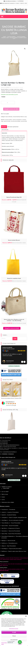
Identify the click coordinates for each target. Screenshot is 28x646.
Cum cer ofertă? (5, 491)
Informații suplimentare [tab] (13, 126)
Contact (3, 497)
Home (4, 36)
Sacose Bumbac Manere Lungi (20, 116)
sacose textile (24, 121)
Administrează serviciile (13, 628)
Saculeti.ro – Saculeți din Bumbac (8, 514)
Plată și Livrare (4, 494)
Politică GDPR (6, 488)
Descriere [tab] (4, 126)
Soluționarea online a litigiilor (7, 502)
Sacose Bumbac (11, 36)
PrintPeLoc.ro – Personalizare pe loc (9, 543)
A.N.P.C (3, 499)
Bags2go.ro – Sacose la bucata (8, 540)
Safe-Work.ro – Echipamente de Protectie (10, 528)
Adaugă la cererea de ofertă (11, 109)
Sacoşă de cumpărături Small (14, 278)
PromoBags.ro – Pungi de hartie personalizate (11, 548)
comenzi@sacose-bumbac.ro (11, 1)
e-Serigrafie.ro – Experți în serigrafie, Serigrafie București (14, 517)
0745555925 (21, 1)
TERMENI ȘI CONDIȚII (6, 486)
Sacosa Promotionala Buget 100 (14, 197)
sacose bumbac (7, 121)
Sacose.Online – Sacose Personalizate (9, 525)
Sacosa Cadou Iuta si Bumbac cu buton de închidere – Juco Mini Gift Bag (14, 320)
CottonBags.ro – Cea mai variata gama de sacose (12, 520)
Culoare (3, 96)
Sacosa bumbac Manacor (14, 240)
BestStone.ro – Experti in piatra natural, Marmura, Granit (13, 551)
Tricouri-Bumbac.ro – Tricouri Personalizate (10, 522)
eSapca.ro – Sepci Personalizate (8, 545)
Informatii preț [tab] (5, 129)
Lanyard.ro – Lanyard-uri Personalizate (10, 512)
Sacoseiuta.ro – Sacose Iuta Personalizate (10, 530)
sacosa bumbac (8, 119)
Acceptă (14, 632)
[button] (26, 616)
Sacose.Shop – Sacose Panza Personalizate (11, 533)
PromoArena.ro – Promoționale (8, 509)
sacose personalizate (15, 121)
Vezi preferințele (14, 639)
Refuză (14, 636)
